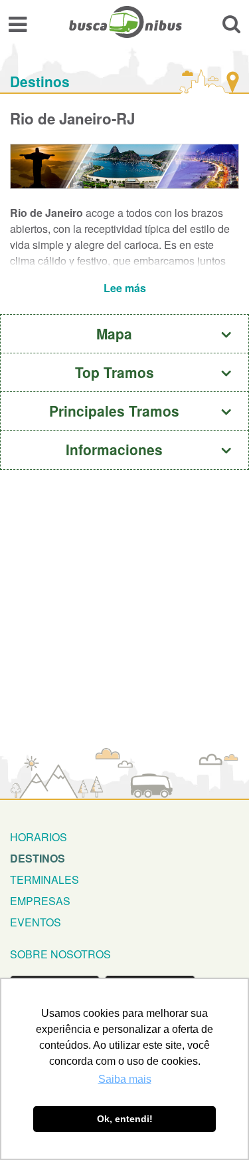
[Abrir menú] (17, 23)
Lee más (125, 287)
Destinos (40, 81)
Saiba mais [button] (124, 1079)
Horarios (38, 837)
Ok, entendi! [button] (125, 1118)
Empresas (40, 900)
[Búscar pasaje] (231, 23)
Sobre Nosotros (60, 954)
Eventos (35, 922)
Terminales (44, 879)
